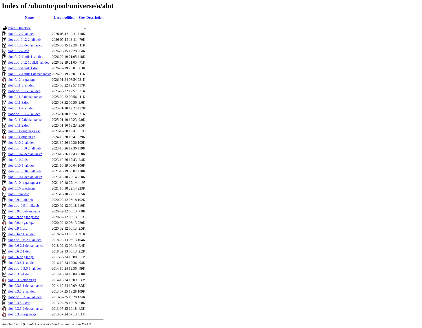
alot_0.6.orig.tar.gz (21, 257)
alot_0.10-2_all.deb (21, 142)
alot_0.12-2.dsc (18, 51)
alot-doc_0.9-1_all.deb (23, 205)
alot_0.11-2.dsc (18, 125)
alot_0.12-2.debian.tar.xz (25, 45)
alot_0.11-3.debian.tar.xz (25, 97)
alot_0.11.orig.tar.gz (21, 137)
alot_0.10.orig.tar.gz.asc (24, 182)
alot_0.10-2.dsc (18, 160)
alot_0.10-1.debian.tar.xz (25, 177)
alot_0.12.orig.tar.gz (21, 79)
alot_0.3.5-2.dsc (19, 303)
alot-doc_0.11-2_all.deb (24, 114)
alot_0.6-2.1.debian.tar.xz (25, 245)
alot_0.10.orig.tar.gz (21, 188)
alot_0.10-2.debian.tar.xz (25, 154)
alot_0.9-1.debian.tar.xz (24, 211)
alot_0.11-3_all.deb (21, 85)
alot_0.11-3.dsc (18, 102)
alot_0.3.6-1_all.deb (21, 263)
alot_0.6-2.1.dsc (19, 251)
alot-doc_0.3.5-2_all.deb (25, 297)
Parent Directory (19, 28)
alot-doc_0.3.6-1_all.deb (25, 268)
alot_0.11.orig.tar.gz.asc (24, 131)
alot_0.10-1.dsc (18, 194)
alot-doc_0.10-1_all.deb (24, 171)
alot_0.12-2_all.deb (21, 34)
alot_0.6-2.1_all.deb (21, 234)
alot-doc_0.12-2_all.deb (24, 39)
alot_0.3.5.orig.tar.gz (22, 314)
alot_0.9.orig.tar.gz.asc (23, 217)
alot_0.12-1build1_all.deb (25, 57)
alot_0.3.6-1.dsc (19, 274)
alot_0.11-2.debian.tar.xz (25, 120)
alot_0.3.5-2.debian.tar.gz (25, 308)
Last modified (64, 17)
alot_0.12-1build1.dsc (23, 68)
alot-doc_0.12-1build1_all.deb (28, 62)
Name (29, 17)
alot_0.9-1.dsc (17, 228)
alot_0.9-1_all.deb (20, 200)
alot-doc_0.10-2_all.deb (24, 148)
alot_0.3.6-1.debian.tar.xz (25, 285)
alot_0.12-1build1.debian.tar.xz (29, 74)
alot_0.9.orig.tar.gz (21, 223)
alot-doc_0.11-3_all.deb (24, 91)
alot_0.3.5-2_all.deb (21, 291)
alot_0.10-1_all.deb (21, 165)
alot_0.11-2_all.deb (21, 108)
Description (95, 17)
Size (82, 17)
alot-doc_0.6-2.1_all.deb (25, 240)
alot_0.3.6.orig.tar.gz (22, 280)
